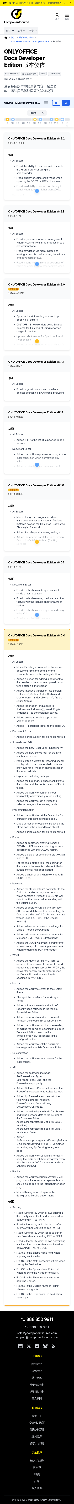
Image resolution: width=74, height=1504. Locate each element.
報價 (37, 1474)
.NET (43, 73)
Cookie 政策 (37, 1422)
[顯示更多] (71, 2)
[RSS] (53, 1346)
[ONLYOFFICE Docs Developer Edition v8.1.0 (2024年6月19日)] (35, 119)
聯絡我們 (37, 1371)
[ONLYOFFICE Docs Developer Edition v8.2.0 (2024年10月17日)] (57, 119)
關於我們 (37, 1364)
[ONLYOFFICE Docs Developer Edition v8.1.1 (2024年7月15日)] (40, 119)
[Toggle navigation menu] (45, 102)
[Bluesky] (45, 1346)
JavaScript (54, 73)
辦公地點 (37, 1377)
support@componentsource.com (37, 1337)
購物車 (37, 1467)
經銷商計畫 (37, 1391)
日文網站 (37, 1398)
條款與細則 (37, 1443)
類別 (8, 30)
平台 (31, 30)
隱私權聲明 (37, 1429)
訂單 (37, 1481)
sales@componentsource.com (37, 1333)
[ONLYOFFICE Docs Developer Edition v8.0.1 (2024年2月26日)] (13, 119)
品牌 (20, 30)
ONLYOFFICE (12, 73)
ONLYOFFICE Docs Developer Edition (30, 41)
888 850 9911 (40, 1319)
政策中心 (37, 1415)
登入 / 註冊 (37, 1460)
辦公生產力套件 (26, 37)
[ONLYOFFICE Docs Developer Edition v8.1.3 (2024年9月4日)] (51, 119)
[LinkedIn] (20, 1346)
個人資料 (37, 1488)
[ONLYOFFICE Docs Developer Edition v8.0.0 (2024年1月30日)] (7, 119)
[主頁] (5, 37)
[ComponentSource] (16, 16)
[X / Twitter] (28, 1346)
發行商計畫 (37, 1384)
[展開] (37, 191)
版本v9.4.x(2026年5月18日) (18, 79)
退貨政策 (37, 1436)
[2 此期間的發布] (62, 119)
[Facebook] (37, 1346)
